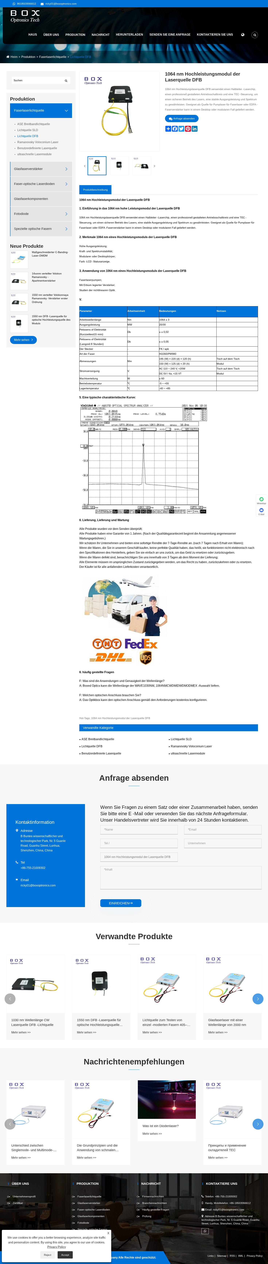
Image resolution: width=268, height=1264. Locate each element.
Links (211, 1255)
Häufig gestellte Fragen (155, 1209)
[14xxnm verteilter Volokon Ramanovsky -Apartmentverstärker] (19, 280)
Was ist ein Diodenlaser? (161, 1126)
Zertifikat (18, 1203)
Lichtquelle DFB (80, 56)
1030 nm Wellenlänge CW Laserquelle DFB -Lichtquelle (32, 1022)
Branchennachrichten (154, 1203)
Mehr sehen (22, 339)
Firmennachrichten (153, 1196)
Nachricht (101, 34)
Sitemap (221, 1255)
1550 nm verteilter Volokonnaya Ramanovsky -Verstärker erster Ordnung (50, 298)
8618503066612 (26, 3)
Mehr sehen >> (21, 1032)
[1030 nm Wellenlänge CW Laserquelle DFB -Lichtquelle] (36, 984)
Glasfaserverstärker (28, 169)
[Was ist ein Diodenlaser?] (167, 1099)
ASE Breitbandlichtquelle (33, 124)
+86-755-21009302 (33, 867)
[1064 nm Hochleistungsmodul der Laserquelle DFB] (97, 165)
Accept (65, 1254)
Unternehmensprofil (24, 1196)
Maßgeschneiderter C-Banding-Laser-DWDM (50, 254)
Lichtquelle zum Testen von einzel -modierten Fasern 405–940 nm (165, 1022)
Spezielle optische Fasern (33, 229)
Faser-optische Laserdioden (34, 184)
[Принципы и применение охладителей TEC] (232, 1109)
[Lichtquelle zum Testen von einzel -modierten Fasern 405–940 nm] (167, 984)
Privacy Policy (255, 1255)
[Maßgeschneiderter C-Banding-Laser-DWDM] (19, 259)
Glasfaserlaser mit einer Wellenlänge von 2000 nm (227, 1022)
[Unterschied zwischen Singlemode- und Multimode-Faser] (36, 1109)
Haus (32, 34)
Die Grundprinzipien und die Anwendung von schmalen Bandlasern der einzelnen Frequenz (97, 1148)
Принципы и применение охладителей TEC (227, 1148)
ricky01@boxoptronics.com (61, 3)
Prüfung (146, 1216)
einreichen (121, 903)
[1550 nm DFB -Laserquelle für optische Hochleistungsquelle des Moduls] (19, 323)
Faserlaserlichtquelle (52, 56)
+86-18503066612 (240, 1203)
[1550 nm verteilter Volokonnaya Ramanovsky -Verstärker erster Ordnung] (19, 302)
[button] (10, 998)
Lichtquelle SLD (27, 130)
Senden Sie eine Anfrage (170, 34)
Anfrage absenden (184, 118)
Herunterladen (129, 34)
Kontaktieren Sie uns (215, 34)
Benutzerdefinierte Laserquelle (37, 148)
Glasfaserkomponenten (31, 199)
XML (240, 1255)
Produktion (75, 34)
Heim (14, 56)
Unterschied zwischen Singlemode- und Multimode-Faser (32, 1148)
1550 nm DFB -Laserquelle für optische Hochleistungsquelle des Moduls (51, 320)
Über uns (51, 34)
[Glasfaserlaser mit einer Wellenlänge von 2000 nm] (232, 984)
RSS (232, 1255)
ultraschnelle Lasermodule (34, 154)
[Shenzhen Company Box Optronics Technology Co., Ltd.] (25, 16)
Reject (47, 1254)
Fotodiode (21, 214)
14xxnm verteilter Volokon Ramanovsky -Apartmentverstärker (47, 277)
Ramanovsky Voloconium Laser (37, 142)
